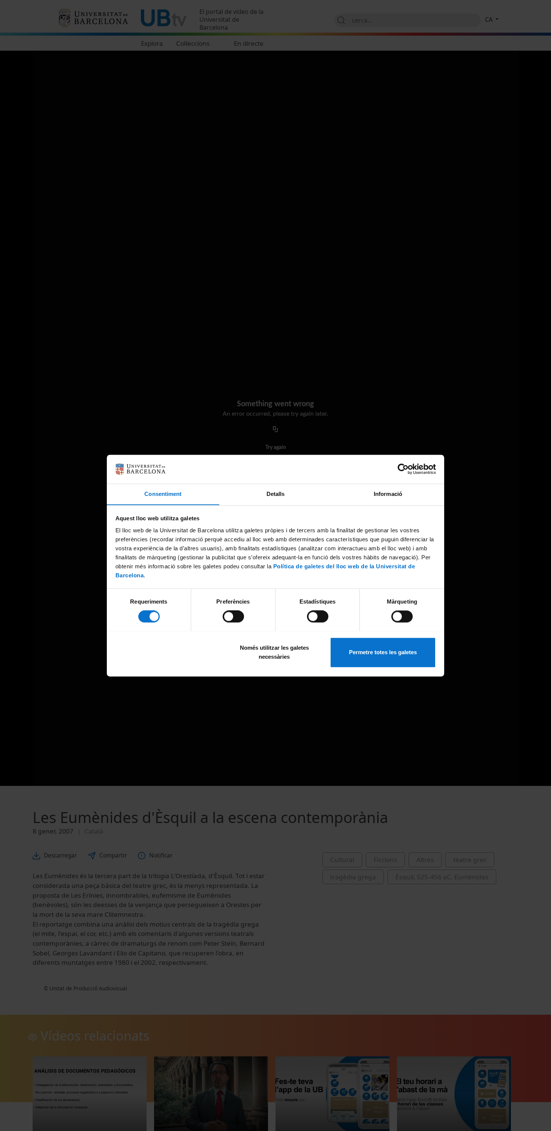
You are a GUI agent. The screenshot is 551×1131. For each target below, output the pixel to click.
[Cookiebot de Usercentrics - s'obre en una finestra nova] (403, 469)
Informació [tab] (388, 494)
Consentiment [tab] (162, 494)
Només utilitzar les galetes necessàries (274, 652)
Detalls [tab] (276, 494)
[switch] (233, 616)
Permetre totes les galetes (383, 652)
